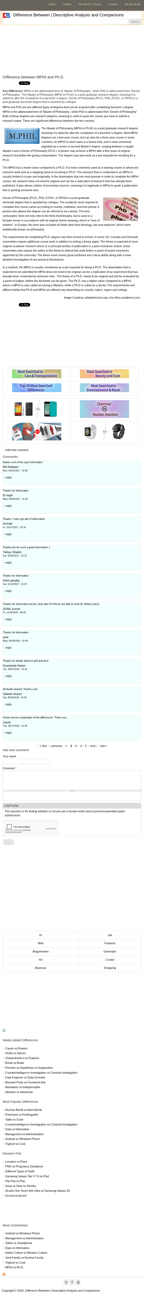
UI (40, 935)
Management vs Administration (24, 1134)
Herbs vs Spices (15, 1053)
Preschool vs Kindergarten (21, 1114)
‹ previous (56, 745)
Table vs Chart (14, 1119)
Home (52, 4)
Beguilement (40, 951)
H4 (40, 959)
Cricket (110, 959)
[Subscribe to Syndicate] (4, 1274)
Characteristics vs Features (22, 1058)
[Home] (6, 15)
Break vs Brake (14, 1062)
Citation (67, 4)
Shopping (110, 967)
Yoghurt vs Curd (15, 1143)
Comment (10, 768)
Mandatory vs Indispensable (22, 1087)
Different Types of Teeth (20, 1171)
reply (8, 477)
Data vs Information (17, 1129)
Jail (110, 935)
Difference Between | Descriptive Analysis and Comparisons (68, 15)
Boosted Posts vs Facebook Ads (25, 1082)
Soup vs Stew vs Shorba (20, 1185)
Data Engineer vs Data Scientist (25, 1077)
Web (41, 943)
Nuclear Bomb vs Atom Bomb (23, 1109)
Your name (9, 756)
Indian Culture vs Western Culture (26, 1252)
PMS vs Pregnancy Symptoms (24, 1166)
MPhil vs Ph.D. (14, 1267)
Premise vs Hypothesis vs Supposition (29, 1067)
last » (103, 745)
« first (43, 745)
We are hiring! (132, 4)
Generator (110, 951)
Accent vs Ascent (16, 1195)
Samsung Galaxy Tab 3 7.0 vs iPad (27, 1176)
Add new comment (16, 449)
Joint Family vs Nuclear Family (24, 1257)
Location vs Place (16, 1161)
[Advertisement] (72, 50)
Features (109, 943)
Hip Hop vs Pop (15, 1181)
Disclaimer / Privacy (90, 4)
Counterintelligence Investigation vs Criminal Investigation (41, 1072)
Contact (113, 4)
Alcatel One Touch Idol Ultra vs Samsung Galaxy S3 (37, 1190)
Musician (40, 967)
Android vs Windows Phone (22, 1138)
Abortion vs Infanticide (19, 1092)
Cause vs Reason (16, 1048)
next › (93, 745)
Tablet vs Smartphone (18, 1243)
